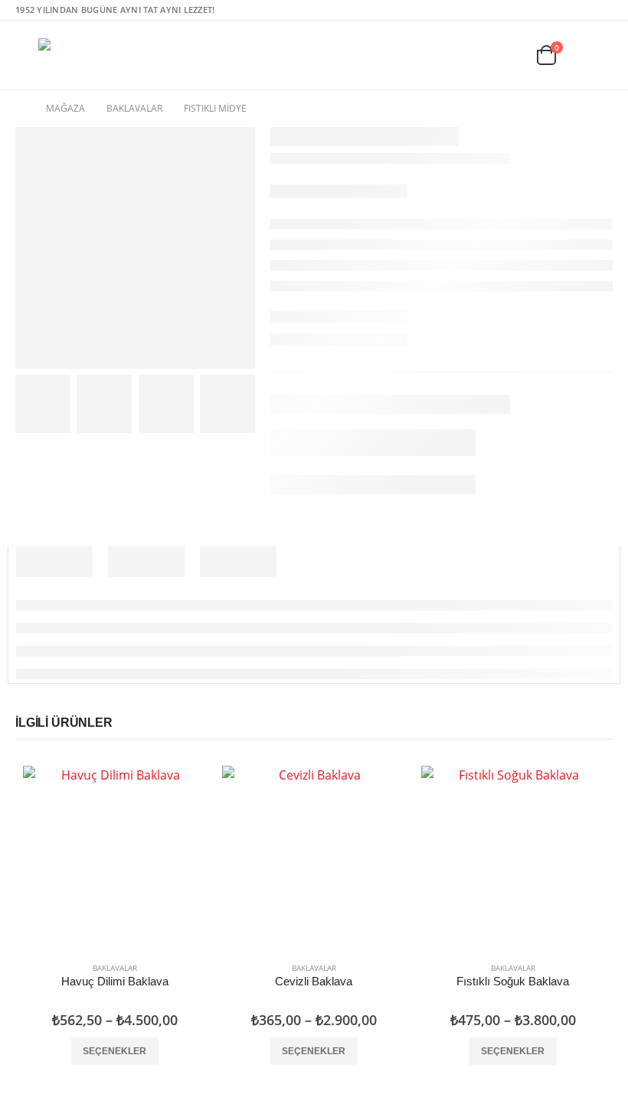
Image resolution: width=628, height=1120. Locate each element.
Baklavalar (115, 967)
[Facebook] (578, 10)
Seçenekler (114, 1051)
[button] (26, 55)
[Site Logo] (80, 55)
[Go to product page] (115, 857)
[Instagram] (602, 10)
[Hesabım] (600, 55)
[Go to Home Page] (20, 108)
